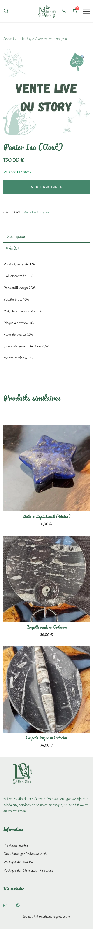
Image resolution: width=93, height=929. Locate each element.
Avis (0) (12, 248)
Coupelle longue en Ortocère (46, 738)
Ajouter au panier (46, 187)
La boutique (26, 39)
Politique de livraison (18, 862)
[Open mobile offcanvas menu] (86, 11)
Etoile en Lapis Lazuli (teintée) (46, 516)
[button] (82, 57)
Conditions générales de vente (25, 854)
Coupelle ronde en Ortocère (46, 627)
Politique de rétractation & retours (28, 870)
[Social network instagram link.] (5, 905)
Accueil (8, 39)
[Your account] (64, 11)
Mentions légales (15, 845)
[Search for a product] (6, 11)
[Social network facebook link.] (18, 905)
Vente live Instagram (53, 39)
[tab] (46, 237)
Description (15, 236)
